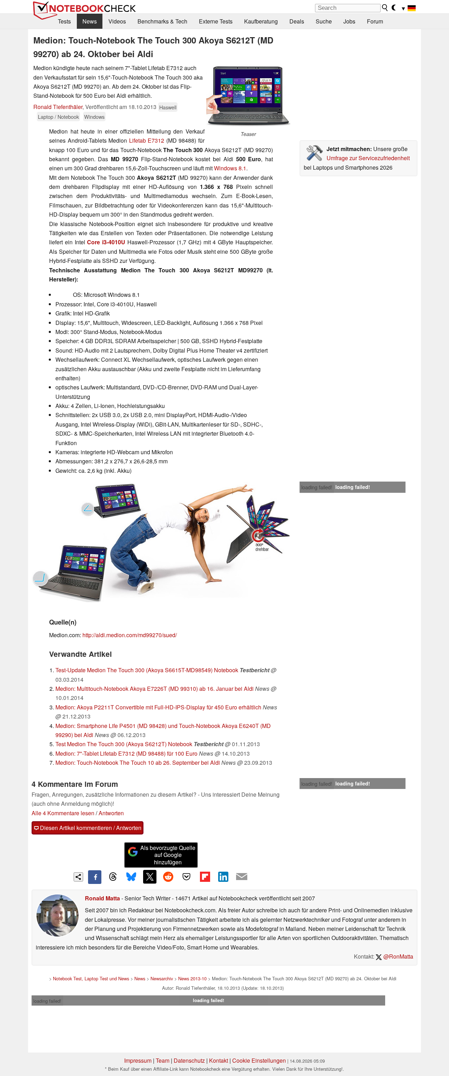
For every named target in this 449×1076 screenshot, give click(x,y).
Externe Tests (216, 21)
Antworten (111, 813)
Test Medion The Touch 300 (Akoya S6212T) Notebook (123, 744)
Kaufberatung (261, 21)
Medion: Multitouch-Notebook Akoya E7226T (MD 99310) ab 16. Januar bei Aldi (154, 689)
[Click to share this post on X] (149, 876)
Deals (296, 21)
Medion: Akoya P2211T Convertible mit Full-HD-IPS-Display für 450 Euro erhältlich (158, 707)
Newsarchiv (161, 978)
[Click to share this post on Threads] (113, 877)
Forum (375, 21)
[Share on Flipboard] (205, 876)
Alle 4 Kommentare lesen (63, 813)
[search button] (385, 7)
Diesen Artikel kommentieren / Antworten (90, 828)
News (89, 21)
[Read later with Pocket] (186, 876)
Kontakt (218, 1060)
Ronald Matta (102, 898)
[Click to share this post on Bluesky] (131, 877)
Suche (324, 21)
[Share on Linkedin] (223, 876)
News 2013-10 (192, 978)
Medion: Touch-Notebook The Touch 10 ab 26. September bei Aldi (137, 762)
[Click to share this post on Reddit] (168, 876)
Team (162, 1060)
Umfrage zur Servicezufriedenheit (368, 158)
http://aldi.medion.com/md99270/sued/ (129, 635)
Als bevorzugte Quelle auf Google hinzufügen (167, 855)
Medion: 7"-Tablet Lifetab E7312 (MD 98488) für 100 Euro (126, 753)
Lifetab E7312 (147, 140)
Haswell (167, 107)
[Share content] (78, 877)
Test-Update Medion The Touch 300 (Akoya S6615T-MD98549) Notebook (146, 670)
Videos (117, 21)
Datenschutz (189, 1060)
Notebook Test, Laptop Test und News (91, 978)
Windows (94, 116)
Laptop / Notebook (58, 116)
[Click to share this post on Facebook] (94, 877)
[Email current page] (241, 877)
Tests (64, 21)
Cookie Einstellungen (259, 1060)
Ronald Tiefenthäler (57, 107)
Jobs (349, 21)
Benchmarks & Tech (162, 21)
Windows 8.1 (230, 168)
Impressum (138, 1060)
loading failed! (316, 487)
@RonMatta (397, 956)
